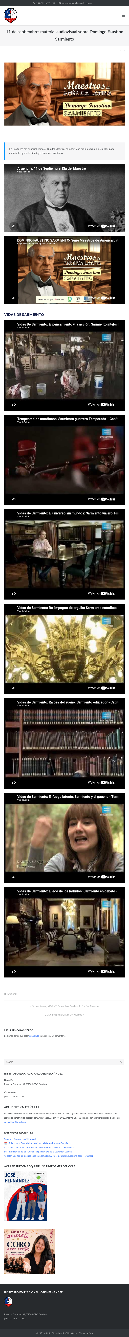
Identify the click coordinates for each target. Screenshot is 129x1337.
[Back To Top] (121, 1329)
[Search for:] (64, 1062)
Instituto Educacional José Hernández (60, 1333)
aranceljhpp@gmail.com (15, 1122)
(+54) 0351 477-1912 (45, 3)
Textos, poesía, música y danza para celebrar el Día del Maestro (65, 1006)
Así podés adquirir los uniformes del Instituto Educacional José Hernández (39, 1148)
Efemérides (12, 994)
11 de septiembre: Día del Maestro (63, 1015)
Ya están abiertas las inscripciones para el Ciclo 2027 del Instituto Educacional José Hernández (48, 1156)
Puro (91, 1333)
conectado (34, 1036)
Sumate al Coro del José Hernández (21, 1139)
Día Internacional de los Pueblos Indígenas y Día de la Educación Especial (38, 1152)
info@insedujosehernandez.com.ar (77, 3)
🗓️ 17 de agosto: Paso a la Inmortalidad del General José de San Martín (37, 1143)
